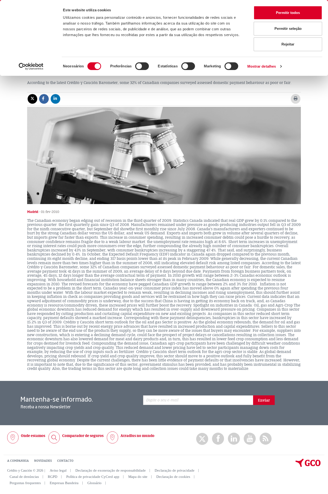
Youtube (250, 439)
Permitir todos (288, 13)
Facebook (218, 439)
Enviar (264, 400)
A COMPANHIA (18, 461)
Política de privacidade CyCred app (92, 477)
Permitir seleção (288, 28)
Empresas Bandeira (64, 483)
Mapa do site (137, 477)
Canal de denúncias (24, 477)
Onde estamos (33, 435)
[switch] (142, 66)
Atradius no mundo (137, 435)
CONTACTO (65, 461)
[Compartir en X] (32, 98)
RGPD (52, 477)
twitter (202, 439)
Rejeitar (287, 44)
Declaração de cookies (173, 477)
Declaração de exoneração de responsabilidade (110, 470)
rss (265, 439)
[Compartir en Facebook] (44, 98)
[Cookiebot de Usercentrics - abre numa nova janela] (31, 66)
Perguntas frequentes (25, 483)
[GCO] (308, 465)
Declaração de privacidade (174, 470)
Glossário (94, 483)
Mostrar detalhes (261, 66)
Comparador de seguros (82, 435)
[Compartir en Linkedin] (55, 98)
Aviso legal (58, 470)
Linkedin (234, 439)
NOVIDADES (43, 461)
